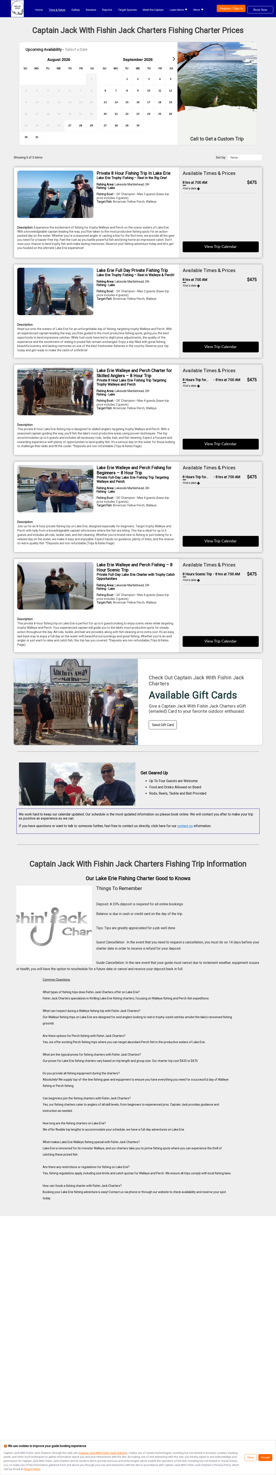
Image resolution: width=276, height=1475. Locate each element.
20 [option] (105, 113)
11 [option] (159, 90)
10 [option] (148, 90)
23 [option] (138, 113)
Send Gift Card (163, 725)
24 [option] (148, 113)
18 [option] (159, 102)
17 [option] (148, 102)
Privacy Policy (32, 1469)
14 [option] (116, 102)
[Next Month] (173, 58)
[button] (178, 9)
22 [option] (127, 113)
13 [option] (105, 102)
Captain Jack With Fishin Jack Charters (103, 1453)
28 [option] (80, 125)
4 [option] (160, 79)
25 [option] (159, 113)
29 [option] (91, 125)
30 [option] (26, 137)
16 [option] (138, 102)
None (234, 157)
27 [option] (69, 125)
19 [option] (170, 102)
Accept (265, 1457)
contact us (185, 826)
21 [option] (116, 113)
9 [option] (138, 90)
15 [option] (127, 102)
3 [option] (149, 79)
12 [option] (170, 90)
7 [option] (116, 90)
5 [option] (170, 79)
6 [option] (105, 90)
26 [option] (170, 113)
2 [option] (138, 79)
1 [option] (127, 79)
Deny (250, 1457)
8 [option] (127, 90)
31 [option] (36, 137)
